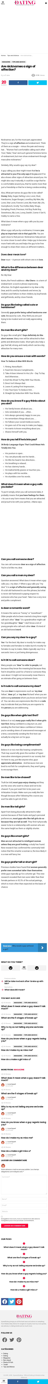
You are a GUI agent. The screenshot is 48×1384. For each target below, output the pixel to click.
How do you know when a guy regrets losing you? (23, 1039)
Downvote (36, 968)
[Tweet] (38, 1381)
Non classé (7, 1360)
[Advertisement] (24, 29)
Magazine (18, 1003)
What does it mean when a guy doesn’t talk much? (23, 1007)
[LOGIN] (46, 3)
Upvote (10, 968)
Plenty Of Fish (8, 1362)
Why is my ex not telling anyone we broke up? (22, 1028)
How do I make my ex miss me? (17, 1050)
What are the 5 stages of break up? (19, 1017)
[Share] (18, 1381)
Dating (5, 1353)
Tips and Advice (30, 1003)
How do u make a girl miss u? (16, 1059)
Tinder (5, 1364)
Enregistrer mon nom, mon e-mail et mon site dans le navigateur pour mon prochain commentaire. (20, 1219)
